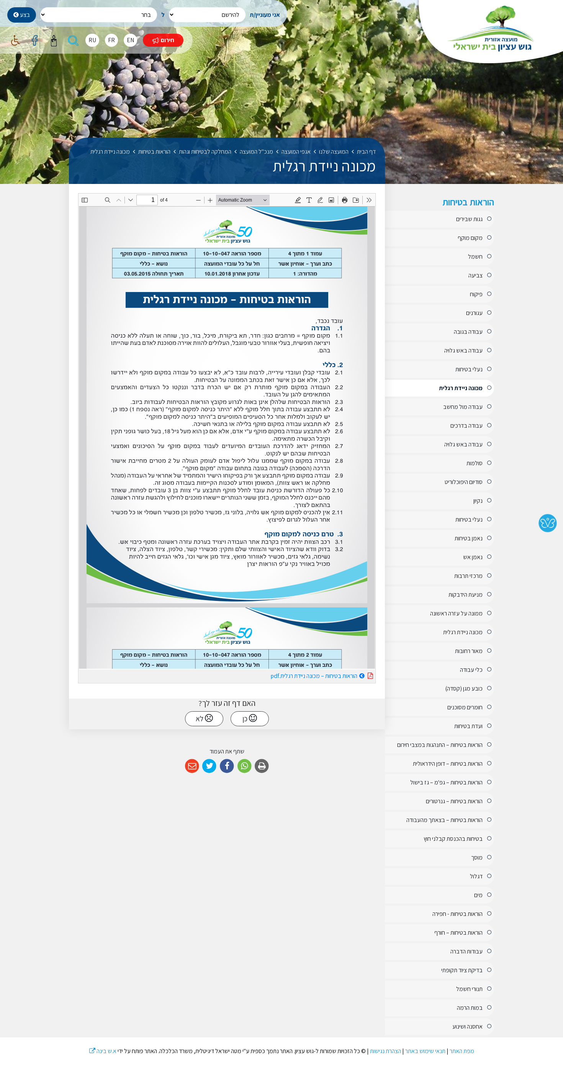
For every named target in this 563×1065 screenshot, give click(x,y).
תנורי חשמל (469, 989)
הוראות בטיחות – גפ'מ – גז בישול (446, 782)
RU (92, 40)
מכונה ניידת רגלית (461, 388)
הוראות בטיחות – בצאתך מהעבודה (444, 820)
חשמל (475, 257)
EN (130, 40)
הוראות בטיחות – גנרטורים (454, 801)
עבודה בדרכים (466, 426)
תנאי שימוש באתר (425, 1051)
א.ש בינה (102, 1051)
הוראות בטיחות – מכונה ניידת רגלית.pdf (294, 675)
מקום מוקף (470, 238)
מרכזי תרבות (468, 576)
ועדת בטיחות (468, 726)
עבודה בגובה (468, 332)
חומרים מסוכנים (465, 707)
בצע (24, 15)
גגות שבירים (469, 219)
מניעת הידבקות (465, 595)
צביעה (475, 275)
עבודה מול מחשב (463, 407)
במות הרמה (470, 1008)
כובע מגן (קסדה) (464, 688)
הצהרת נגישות (385, 1051)
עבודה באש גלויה (463, 350)
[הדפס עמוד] (262, 766)
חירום (167, 40)
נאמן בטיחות (469, 538)
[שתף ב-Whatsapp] (244, 766)
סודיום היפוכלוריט (464, 482)
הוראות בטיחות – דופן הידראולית (448, 764)
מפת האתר (462, 1051)
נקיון (478, 501)
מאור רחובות (469, 651)
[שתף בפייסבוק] (227, 766)
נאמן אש (473, 557)
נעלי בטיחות (469, 369)
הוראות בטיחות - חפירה (457, 914)
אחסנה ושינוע (467, 1026)
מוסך (477, 857)
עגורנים (474, 313)
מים (478, 895)
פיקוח (476, 294)
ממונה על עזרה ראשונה (456, 613)
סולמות (474, 463)
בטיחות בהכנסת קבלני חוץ (453, 839)
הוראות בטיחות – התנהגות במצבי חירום (440, 745)
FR (111, 40)
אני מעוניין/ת (265, 15)
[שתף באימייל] (192, 766)
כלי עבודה (471, 670)
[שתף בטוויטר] (209, 766)
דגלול (476, 876)
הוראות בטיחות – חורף (458, 933)
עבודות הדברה (466, 951)
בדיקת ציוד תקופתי (462, 970)
